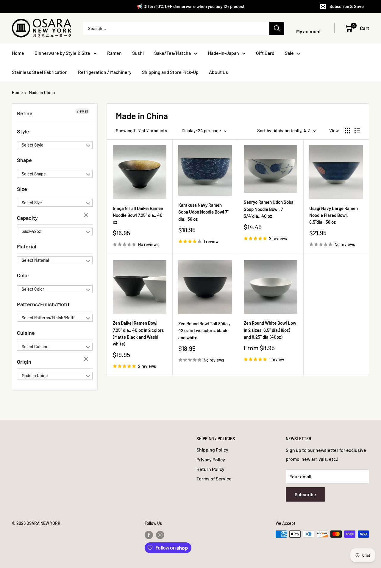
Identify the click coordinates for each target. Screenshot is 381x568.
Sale (289, 53)
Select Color (33, 289)
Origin (24, 361)
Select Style (32, 144)
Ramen (114, 53)
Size (22, 189)
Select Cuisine (35, 346)
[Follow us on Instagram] (160, 534)
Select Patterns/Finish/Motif (48, 317)
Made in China (42, 92)
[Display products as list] (357, 130)
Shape (24, 160)
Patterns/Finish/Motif (43, 304)
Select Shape (34, 173)
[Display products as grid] (347, 130)
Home (18, 53)
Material (26, 246)
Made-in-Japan (223, 53)
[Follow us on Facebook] (149, 534)
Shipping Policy (212, 449)
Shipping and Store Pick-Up (170, 72)
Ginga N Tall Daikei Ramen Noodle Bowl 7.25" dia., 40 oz (138, 215)
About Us (218, 72)
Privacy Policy (210, 459)
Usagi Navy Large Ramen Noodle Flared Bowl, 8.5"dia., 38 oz (333, 215)
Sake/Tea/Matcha (172, 53)
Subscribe (305, 494)
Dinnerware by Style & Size (62, 53)
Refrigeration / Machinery (105, 72)
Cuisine (26, 332)
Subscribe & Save (347, 6)
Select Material (35, 260)
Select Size (32, 202)
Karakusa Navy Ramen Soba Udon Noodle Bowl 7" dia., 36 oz (203, 212)
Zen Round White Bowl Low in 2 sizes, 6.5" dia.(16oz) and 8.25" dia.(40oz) (270, 330)
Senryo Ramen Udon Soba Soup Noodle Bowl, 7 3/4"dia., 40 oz (268, 209)
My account (308, 31)
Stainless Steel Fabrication (40, 72)
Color (23, 275)
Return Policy (210, 469)
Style (23, 131)
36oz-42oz (31, 231)
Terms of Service (214, 478)
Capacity (27, 217)
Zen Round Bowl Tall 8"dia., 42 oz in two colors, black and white (204, 330)
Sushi (138, 53)
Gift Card (265, 53)
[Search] (276, 28)
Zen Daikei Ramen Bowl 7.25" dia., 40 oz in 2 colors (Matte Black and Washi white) (138, 333)
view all (82, 111)
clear (87, 216)
